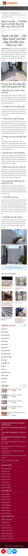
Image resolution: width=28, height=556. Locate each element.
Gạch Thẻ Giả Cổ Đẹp (6, 525)
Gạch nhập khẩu (5, 335)
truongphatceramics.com (7, 462)
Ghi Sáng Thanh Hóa (5, 482)
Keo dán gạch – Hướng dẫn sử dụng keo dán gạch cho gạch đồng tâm (20, 320)
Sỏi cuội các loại (5, 372)
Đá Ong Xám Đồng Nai (6, 468)
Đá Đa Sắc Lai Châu (5, 471)
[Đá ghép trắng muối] (7, 281)
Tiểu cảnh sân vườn (6, 357)
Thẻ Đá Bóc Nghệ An (5, 494)
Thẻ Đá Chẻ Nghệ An (5, 496)
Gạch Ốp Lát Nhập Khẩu (6, 519)
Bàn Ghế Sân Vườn (6, 353)
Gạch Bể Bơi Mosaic (5, 522)
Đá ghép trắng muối (6, 288)
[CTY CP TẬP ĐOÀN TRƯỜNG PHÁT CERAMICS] (14, 3)
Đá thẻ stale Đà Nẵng (6, 513)
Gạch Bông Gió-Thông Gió (7, 533)
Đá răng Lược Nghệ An (6, 510)
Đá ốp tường (4, 341)
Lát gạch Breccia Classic (19, 288)
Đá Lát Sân (4, 360)
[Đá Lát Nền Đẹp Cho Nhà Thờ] (7, 311)
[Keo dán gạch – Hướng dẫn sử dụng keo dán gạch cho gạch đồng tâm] (21, 311)
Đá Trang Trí (4, 344)
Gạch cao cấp (4, 332)
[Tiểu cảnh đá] (21, 296)
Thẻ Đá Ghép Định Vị (5, 507)
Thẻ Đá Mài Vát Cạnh (5, 499)
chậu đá (3, 381)
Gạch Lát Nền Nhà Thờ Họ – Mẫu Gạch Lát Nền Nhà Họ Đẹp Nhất (7, 304)
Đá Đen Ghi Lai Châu (5, 474)
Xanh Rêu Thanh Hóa (5, 476)
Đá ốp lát (3, 369)
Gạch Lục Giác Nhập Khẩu (7, 536)
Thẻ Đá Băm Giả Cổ (5, 502)
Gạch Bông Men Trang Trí (6, 527)
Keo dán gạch (4, 375)
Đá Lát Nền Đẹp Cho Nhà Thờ (6, 319)
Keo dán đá (4, 378)
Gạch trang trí (5, 338)
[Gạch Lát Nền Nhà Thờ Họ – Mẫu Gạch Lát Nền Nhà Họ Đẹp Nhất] (7, 296)
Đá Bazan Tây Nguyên (6, 485)
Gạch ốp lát (4, 329)
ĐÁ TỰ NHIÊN (4, 347)
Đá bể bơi (3, 366)
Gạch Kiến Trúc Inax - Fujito (7, 538)
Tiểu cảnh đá (18, 302)
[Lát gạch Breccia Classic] (21, 281)
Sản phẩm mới (13, 13)
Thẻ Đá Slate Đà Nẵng (6, 505)
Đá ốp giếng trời (5, 363)
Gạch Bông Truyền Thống (6, 530)
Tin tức (17, 13)
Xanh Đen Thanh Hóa (5, 479)
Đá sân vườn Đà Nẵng (6, 487)
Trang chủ (5, 13)
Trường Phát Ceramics (18, 546)
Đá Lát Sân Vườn (5, 350)
